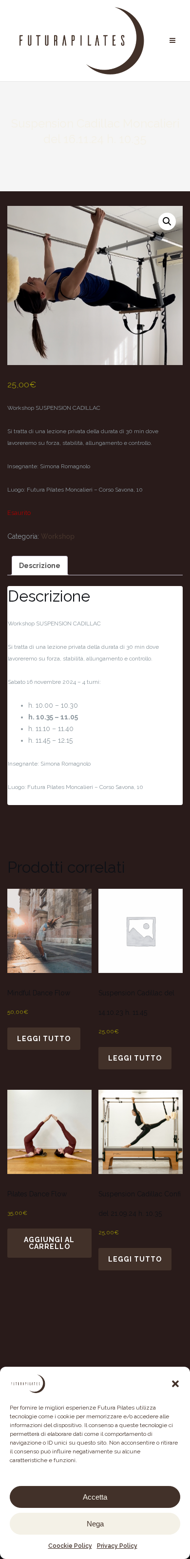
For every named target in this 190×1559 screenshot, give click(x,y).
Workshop (58, 536)
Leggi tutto (44, 1039)
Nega (95, 1524)
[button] (175, 1384)
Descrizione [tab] (39, 565)
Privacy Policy (117, 1545)
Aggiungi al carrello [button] (49, 1243)
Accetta (95, 1497)
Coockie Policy (70, 1545)
